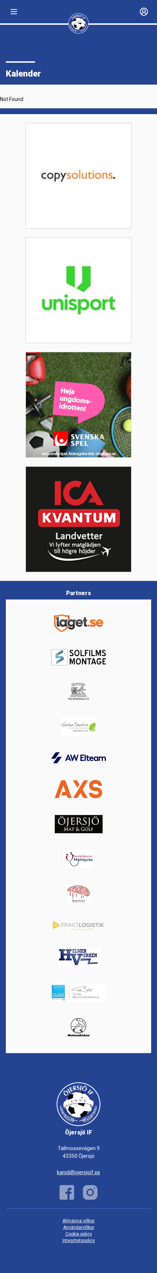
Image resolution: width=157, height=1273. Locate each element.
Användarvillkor (78, 1227)
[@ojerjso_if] (90, 1192)
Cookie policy (78, 1234)
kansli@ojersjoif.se (78, 1172)
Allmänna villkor (78, 1220)
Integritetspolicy (78, 1240)
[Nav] (14, 12)
